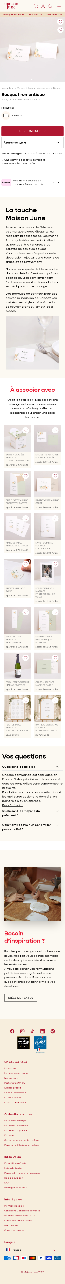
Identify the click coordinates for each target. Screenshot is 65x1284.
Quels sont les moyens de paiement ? (21, 813)
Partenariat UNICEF (15, 1082)
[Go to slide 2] (33, 79)
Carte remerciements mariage (21, 1140)
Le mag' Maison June (16, 1073)
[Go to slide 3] (58, 182)
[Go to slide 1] (31, 79)
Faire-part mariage (15, 1120)
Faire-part (10, 1135)
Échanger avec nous (15, 1187)
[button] (57, 14)
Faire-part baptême (15, 1130)
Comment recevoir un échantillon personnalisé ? (26, 827)
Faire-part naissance (16, 1125)
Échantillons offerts (15, 1163)
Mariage (21, 88)
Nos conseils (11, 1078)
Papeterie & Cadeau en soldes (21, 1145)
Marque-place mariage (39, 88)
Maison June (7, 88)
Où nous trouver (13, 1097)
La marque (10, 1068)
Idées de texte (13, 1168)
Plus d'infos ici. (12, 805)
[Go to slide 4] (61, 182)
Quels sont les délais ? (18, 767)
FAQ (6, 1182)
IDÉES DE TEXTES (20, 998)
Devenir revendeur (15, 1092)
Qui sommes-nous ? (15, 1102)
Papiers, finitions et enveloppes (22, 1173)
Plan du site (11, 1225)
